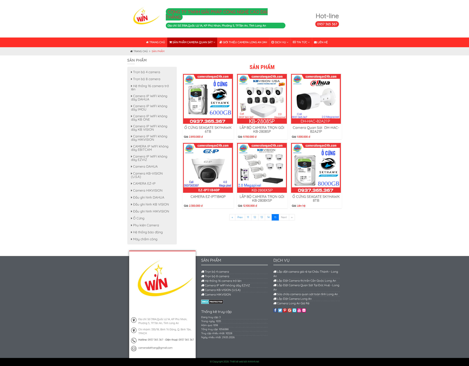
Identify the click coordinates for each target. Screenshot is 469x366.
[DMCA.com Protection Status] (212, 301)
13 (262, 217)
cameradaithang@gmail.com (155, 347)
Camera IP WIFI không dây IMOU (149, 107)
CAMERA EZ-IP (144, 183)
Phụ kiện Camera (145, 225)
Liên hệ (322, 42)
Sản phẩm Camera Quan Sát (192, 42)
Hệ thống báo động (147, 232)
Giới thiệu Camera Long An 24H (244, 42)
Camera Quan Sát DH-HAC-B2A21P (316, 129)
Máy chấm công (144, 239)
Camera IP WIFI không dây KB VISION (149, 128)
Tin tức (302, 42)
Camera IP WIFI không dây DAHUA (149, 97)
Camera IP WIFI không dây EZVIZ (149, 158)
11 (248, 217)
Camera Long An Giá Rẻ (292, 303)
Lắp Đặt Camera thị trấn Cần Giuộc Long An (306, 280)
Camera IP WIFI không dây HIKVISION (149, 138)
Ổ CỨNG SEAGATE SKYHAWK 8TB (316, 198)
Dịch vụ (280, 42)
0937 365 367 (327, 24)
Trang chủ (157, 42)
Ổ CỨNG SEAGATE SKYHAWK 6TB (208, 129)
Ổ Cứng (138, 218)
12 (255, 217)
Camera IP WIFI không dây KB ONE (149, 118)
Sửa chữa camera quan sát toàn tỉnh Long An (307, 294)
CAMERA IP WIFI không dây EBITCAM (149, 148)
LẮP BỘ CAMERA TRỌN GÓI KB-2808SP (262, 129)
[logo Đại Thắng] (145, 18)
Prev (240, 217)
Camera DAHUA (145, 166)
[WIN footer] (162, 284)
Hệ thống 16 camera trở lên (150, 87)
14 (268, 217)
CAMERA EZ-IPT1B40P (208, 196)
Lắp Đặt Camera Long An (294, 298)
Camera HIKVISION (147, 190)
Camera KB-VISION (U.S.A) (147, 175)
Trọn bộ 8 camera (146, 79)
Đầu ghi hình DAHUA (148, 197)
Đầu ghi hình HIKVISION (150, 211)
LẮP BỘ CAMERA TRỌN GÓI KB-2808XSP (262, 198)
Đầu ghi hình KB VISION (150, 204)
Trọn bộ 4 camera (146, 72)
